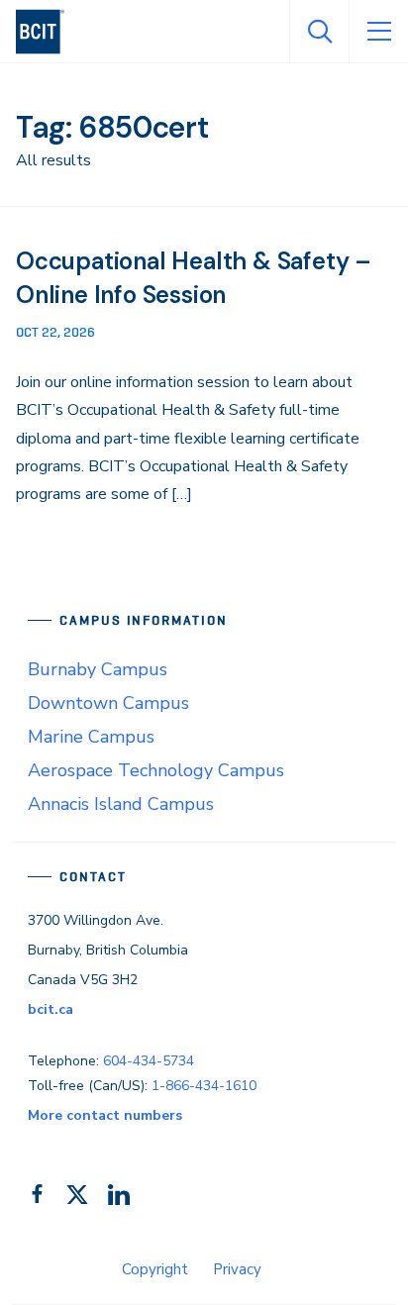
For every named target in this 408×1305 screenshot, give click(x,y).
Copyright (155, 1269)
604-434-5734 (148, 1061)
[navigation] (48, 31)
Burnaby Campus (97, 669)
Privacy (237, 1269)
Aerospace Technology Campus (156, 770)
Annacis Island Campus (121, 804)
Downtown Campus (108, 703)
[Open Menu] (378, 31)
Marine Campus (91, 737)
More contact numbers (105, 1115)
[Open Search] (319, 31)
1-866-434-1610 (204, 1085)
